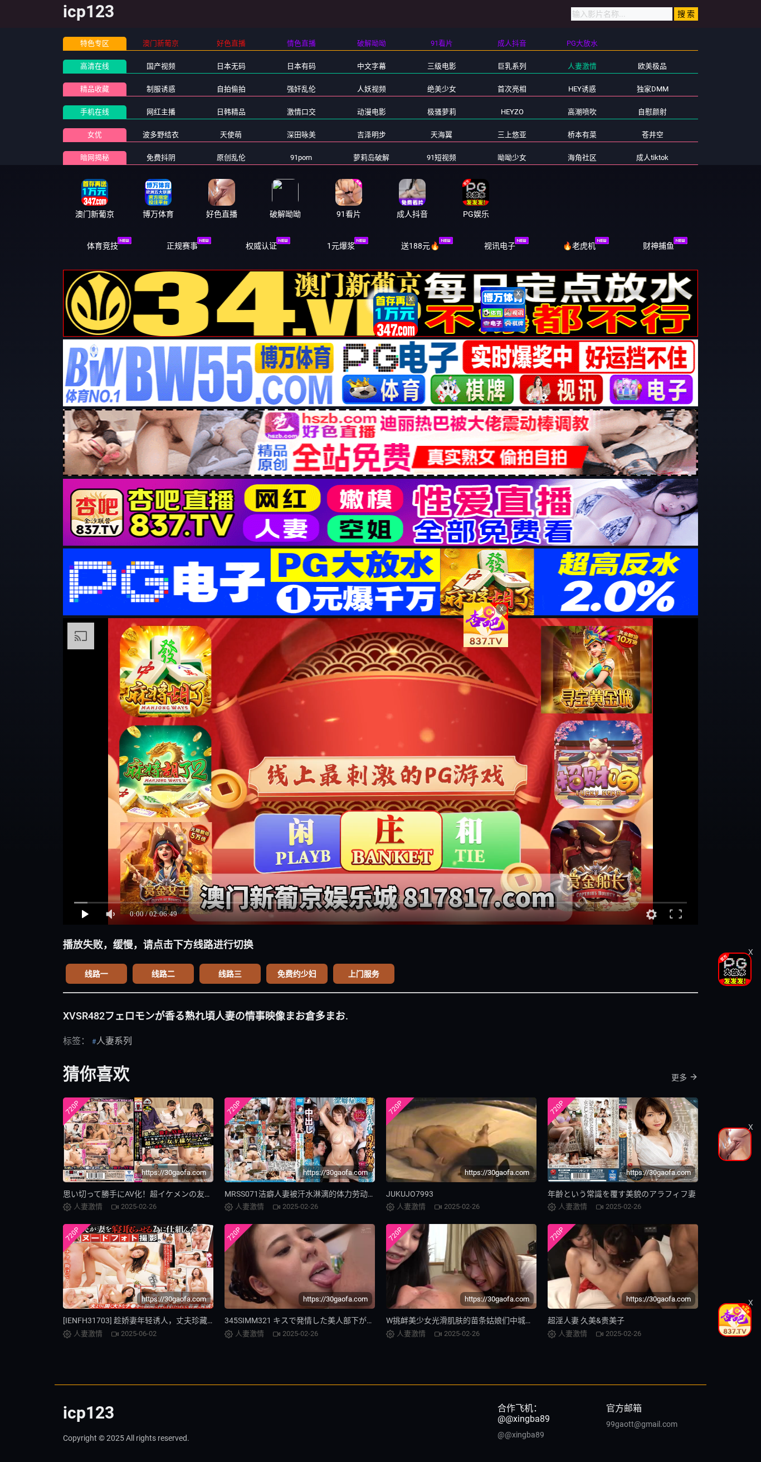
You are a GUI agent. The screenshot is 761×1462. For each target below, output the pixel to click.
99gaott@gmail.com (641, 1424)
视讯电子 (499, 245)
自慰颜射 (652, 112)
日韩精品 (231, 112)
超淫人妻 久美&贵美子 (586, 1320)
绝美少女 (441, 89)
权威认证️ (261, 245)
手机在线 (94, 112)
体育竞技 (102, 245)
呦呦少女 (511, 157)
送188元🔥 (420, 245)
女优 (94, 134)
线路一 (96, 973)
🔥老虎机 (579, 245)
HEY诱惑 (582, 89)
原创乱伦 (231, 157)
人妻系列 (114, 1041)
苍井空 (653, 134)
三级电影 (441, 66)
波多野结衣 (161, 134)
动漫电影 (371, 112)
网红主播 (161, 112)
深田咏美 (301, 134)
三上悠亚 (511, 134)
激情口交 (301, 112)
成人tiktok (652, 157)
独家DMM (653, 89)
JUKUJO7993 (409, 1193)
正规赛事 (182, 245)
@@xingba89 (520, 1434)
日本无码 (231, 66)
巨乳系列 (511, 66)
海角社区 (582, 157)
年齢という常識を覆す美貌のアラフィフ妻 (622, 1193)
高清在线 (94, 66)
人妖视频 (371, 89)
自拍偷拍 (231, 89)
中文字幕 (371, 66)
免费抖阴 (161, 157)
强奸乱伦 (301, 89)
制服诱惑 (161, 89)
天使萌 (231, 134)
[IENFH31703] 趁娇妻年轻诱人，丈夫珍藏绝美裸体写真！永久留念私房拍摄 (193, 1320)
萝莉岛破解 (371, 157)
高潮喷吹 (582, 112)
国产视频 (161, 66)
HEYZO (512, 112)
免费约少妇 (296, 973)
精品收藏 (94, 89)
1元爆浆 (341, 245)
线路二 (163, 973)
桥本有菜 (582, 134)
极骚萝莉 (441, 112)
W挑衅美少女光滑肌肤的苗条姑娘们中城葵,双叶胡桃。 (480, 1320)
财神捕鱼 (658, 245)
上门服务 (363, 973)
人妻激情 (582, 66)
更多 (679, 1077)
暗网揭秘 (94, 157)
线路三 (230, 973)
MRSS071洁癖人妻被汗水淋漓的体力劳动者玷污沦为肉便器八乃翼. (340, 1193)
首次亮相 (511, 89)
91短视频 (441, 157)
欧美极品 (652, 66)
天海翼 (441, 134)
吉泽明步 (371, 134)
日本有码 (301, 66)
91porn (301, 157)
